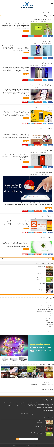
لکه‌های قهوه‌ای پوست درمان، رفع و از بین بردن (41, 387)
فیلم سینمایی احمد (41, 266)
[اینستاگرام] (22, 414)
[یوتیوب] (32, 414)
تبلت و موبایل (39, 21)
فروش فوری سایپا (49, 324)
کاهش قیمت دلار (50, 322)
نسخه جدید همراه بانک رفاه (44, 172)
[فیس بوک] (24, 414)
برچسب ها (38, 263)
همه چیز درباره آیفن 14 (45, 63)
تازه (52, 263)
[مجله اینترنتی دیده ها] (27, 4)
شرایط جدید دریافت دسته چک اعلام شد (37, 289)
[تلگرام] (29, 414)
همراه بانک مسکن (47, 216)
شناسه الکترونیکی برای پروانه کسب (46, 331)
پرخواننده (47, 263)
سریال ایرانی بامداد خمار (40, 272)
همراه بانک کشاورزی (46, 238)
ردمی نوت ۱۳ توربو (47, 41)
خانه (52, 12)
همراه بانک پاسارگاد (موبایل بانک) (42, 107)
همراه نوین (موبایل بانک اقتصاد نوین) (41, 85)
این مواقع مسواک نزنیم (48, 316)
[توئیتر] (27, 414)
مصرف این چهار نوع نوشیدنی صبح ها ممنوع (44, 329)
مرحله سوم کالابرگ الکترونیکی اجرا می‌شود (45, 311)
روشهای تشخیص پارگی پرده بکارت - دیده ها (44, 384)
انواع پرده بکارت (32, 384)
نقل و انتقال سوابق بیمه (48, 320)
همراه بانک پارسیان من (45, 129)
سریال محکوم (42, 283)
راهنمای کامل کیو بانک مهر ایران (43, 19)
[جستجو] (17, 439)
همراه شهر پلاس (47, 150)
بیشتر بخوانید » (26, 30)
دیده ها (51, 389)
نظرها (43, 263)
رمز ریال (51, 313)
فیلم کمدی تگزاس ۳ (49, 318)
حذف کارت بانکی (50, 326)
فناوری (49, 12)
